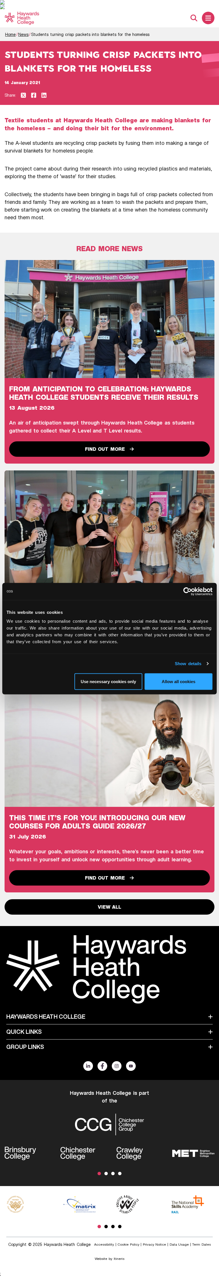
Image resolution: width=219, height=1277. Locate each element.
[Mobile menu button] (208, 18)
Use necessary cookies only (108, 681)
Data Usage (179, 1244)
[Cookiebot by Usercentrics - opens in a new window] (187, 591)
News (23, 34)
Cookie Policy (128, 1244)
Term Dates (201, 1244)
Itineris (119, 1258)
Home (10, 34)
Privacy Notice (154, 1244)
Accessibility (104, 1244)
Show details (188, 663)
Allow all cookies (178, 681)
